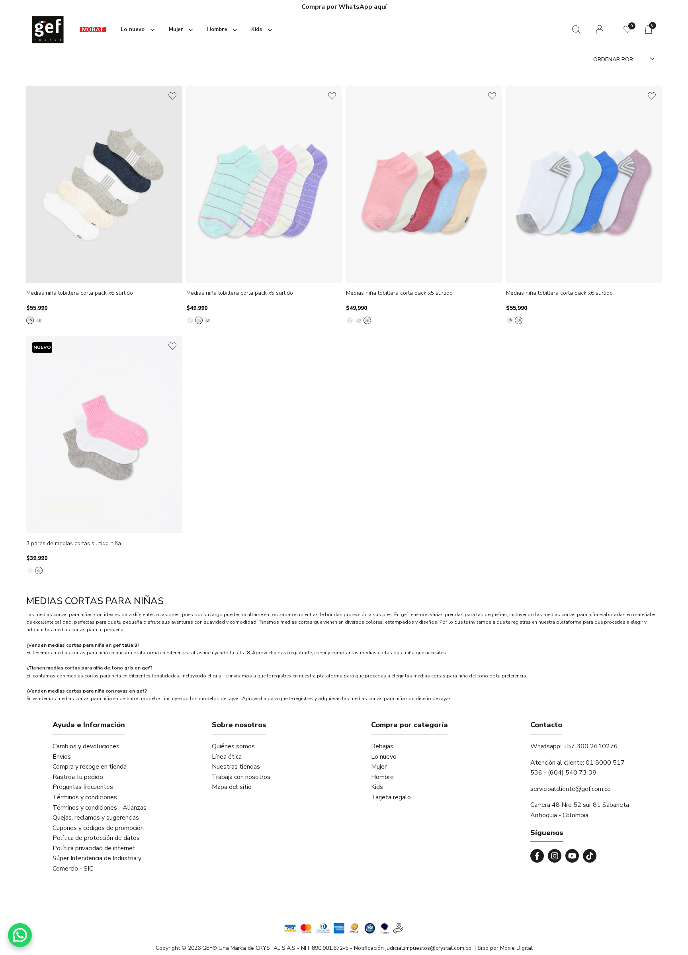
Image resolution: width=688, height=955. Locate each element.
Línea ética (227, 756)
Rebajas (382, 746)
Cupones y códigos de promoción (98, 828)
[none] (135, 29)
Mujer (379, 766)
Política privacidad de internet (94, 848)
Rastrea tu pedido (78, 777)
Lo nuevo (384, 756)
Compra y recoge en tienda (90, 766)
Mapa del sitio (232, 787)
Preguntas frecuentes (83, 787)
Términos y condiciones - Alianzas (100, 807)
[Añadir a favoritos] (172, 96)
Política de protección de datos (96, 838)
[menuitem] (93, 30)
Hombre (382, 777)
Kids (377, 787)
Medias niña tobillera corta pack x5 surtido (239, 293)
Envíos (62, 756)
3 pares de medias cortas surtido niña (73, 543)
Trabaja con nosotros (241, 777)
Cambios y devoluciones (86, 746)
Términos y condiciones (85, 797)
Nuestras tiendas (236, 766)
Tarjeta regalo (391, 797)
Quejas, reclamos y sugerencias (96, 817)
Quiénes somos (233, 746)
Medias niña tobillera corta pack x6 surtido (79, 293)
